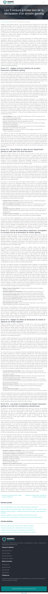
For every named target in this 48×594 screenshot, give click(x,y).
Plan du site (24, 593)
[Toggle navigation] (43, 2)
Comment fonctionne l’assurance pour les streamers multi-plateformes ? (18, 530)
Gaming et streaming (5, 21)
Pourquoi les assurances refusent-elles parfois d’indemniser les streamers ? (18, 532)
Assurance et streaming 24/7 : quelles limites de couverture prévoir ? (17, 527)
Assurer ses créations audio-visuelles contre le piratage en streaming (17, 525)
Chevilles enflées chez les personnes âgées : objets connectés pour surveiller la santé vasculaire (23, 509)
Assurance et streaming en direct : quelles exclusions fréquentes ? (12, 496)
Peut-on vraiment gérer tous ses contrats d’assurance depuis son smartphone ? (19, 507)
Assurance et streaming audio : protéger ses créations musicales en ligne (35, 496)
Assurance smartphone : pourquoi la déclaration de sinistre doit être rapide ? (19, 515)
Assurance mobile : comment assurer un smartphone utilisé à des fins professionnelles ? (21, 517)
